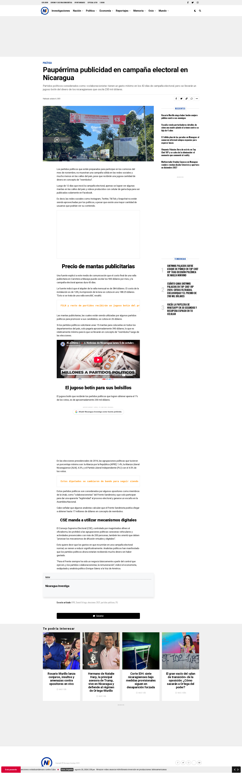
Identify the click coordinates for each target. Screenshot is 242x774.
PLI (117, 602)
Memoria (138, 10)
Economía (105, 10)
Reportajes (122, 10)
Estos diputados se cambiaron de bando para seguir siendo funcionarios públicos (115, 481)
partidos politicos (108, 602)
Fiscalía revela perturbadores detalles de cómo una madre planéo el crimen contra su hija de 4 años (180, 127)
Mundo (163, 10)
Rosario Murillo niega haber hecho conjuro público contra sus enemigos (179, 117)
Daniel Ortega (81, 602)
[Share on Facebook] (176, 98)
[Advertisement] (121, 36)
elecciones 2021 (94, 602)
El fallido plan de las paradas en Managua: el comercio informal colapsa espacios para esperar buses (180, 140)
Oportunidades (79, 2)
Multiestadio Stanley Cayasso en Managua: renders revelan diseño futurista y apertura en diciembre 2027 (180, 164)
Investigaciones (61, 10)
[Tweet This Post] (181, 98)
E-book (102, 2)
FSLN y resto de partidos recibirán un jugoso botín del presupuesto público (112, 305)
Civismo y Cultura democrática (61, 2)
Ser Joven (45, 2)
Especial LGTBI (92, 2)
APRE (73, 602)
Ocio (151, 10)
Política (90, 10)
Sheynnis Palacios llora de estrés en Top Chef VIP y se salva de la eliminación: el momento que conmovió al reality (178, 152)
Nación (77, 10)
